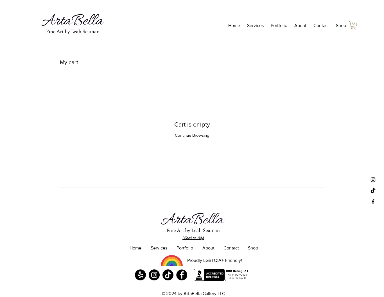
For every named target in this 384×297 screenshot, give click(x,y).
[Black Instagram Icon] (373, 180)
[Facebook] (181, 274)
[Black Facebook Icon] (373, 202)
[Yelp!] (140, 274)
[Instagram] (154, 274)
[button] (254, 26)
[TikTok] (373, 191)
